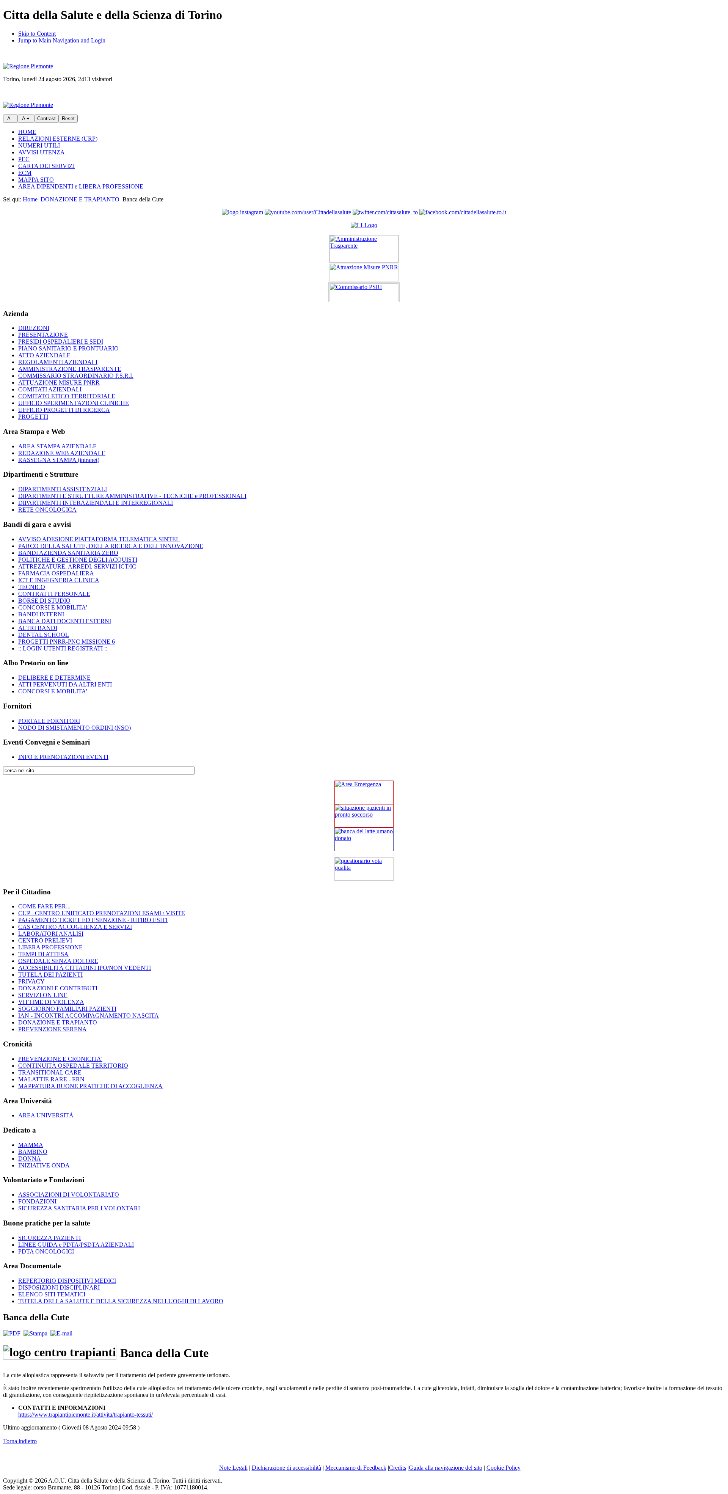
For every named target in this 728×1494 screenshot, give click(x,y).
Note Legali (233, 1467)
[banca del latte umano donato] (364, 839)
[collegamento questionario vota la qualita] (364, 869)
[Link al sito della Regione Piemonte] (28, 66)
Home (30, 199)
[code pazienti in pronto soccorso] (364, 816)
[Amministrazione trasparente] (364, 249)
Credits (397, 1467)
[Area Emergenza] (364, 792)
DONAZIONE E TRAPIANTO (80, 199)
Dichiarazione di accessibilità (286, 1467)
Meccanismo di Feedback (355, 1467)
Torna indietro (20, 1441)
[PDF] (11, 1333)
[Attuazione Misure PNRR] (364, 272)
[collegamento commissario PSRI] (364, 292)
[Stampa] (35, 1333)
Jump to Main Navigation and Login (61, 40)
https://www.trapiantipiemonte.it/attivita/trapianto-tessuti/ (85, 1414)
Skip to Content (37, 33)
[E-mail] (61, 1333)
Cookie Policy (503, 1467)
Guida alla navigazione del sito (445, 1467)
